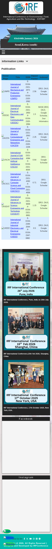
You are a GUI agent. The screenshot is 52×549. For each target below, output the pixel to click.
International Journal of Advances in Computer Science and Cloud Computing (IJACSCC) (17, 182)
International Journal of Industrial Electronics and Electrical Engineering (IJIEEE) (16, 228)
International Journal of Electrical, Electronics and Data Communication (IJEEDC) (16, 114)
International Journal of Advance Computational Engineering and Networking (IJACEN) (17, 137)
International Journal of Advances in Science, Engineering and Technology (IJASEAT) (17, 205)
